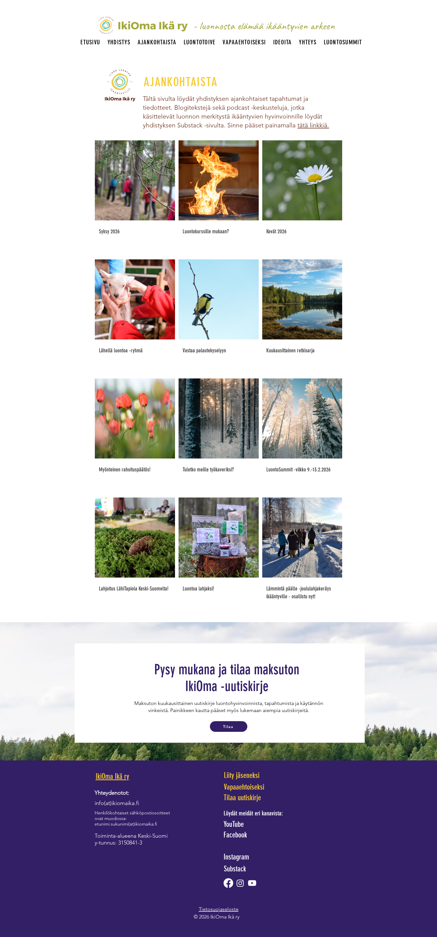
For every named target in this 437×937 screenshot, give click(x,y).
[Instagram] (240, 883)
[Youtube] (252, 883)
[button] (119, 42)
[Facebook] (228, 883)
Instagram (236, 857)
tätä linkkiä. (313, 125)
